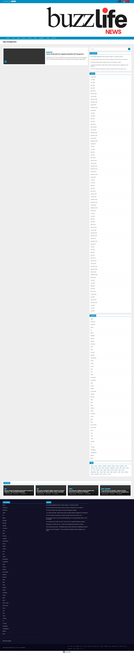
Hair (91, 371)
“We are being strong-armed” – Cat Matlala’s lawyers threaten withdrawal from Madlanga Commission (67, 526)
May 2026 (93, 85)
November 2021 (94, 235)
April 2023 (93, 188)
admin (55, 56)
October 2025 (93, 104)
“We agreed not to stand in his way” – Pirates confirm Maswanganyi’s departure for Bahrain (64, 524)
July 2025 (93, 113)
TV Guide (92, 447)
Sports (23, 38)
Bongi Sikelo (16, 493)
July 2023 (93, 180)
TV (91, 444)
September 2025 (94, 107)
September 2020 (94, 274)
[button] (130, 38)
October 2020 (93, 271)
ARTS (71, 646)
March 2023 (93, 191)
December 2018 (94, 302)
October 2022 (93, 205)
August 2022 (93, 210)
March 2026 (93, 90)
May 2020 (93, 285)
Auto (74, 646)
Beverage (92, 335)
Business (92, 338)
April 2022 (93, 221)
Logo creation (93, 391)
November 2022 (94, 202)
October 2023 (93, 171)
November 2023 (94, 168)
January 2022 (93, 230)
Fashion (92, 363)
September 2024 (94, 141)
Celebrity (41, 38)
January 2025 (93, 129)
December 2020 (94, 266)
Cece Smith (112, 493)
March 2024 (93, 157)
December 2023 (94, 166)
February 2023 (94, 193)
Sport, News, (93, 427)
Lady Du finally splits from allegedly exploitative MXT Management (65, 54)
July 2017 (93, 308)
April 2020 (93, 288)
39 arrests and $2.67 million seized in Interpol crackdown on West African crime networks (109, 59)
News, (92, 405)
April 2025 (93, 121)
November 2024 (94, 135)
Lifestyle (54, 38)
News (8, 38)
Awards (92, 465)
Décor (92, 349)
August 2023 (93, 177)
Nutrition (92, 408)
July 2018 (93, 305)
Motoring (92, 396)
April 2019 (93, 297)
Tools (92, 435)
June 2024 (93, 149)
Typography (93, 449)
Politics (30, 38)
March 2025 (93, 124)
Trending (92, 441)
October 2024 (93, 138)
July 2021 (93, 246)
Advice (92, 327)
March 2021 (93, 258)
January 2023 (93, 196)
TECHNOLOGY (70, 648)
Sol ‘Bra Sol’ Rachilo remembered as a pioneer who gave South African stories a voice (108, 68)
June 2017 (93, 310)
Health (92, 374)
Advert (92, 318)
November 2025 (94, 101)
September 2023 (94, 174)
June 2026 (93, 82)
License (92, 385)
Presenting (93, 413)
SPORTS (121, 646)
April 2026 (93, 88)
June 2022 (93, 216)
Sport (35, 38)
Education (93, 355)
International (93, 377)
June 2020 (93, 283)
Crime (92, 346)
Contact (85, 646)
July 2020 (93, 280)
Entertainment (93, 357)
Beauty (92, 332)
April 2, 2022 (49, 56)
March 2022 (93, 224)
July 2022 (93, 213)
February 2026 (94, 93)
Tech (13, 38)
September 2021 (94, 241)
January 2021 (93, 263)
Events (92, 360)
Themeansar (23, 647)
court (126, 465)
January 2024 (93, 163)
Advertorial (93, 321)
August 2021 (93, 244)
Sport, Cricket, (94, 424)
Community (93, 344)
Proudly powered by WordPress (8, 647)
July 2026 (93, 79)
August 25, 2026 (8, 493)
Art (91, 330)
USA (109, 474)
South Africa (96, 474)
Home (69, 646)
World (92, 458)
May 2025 (93, 118)
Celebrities (104, 465)
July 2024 (93, 146)
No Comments (61, 56)
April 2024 (93, 154)
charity (113, 465)
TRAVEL (47, 38)
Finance (92, 366)
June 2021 (93, 249)
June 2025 (93, 115)
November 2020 (94, 269)
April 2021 (93, 255)
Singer (92, 474)
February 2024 (94, 160)
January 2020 (93, 294)
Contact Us (89, 646)
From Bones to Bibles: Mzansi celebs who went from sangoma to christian (106, 62)
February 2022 (94, 227)
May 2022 (93, 219)
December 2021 (94, 232)
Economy (92, 352)
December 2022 (94, 199)
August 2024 (93, 143)
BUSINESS (77, 646)
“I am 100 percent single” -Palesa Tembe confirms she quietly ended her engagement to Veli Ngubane (115, 492)
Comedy (117, 465)
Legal (92, 383)
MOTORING (106, 646)
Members (92, 394)
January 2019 (93, 299)
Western (92, 455)
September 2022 (94, 207)
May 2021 (93, 252)
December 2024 (94, 132)
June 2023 (93, 182)
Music (92, 399)
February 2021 (94, 260)
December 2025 (94, 99)
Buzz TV (81, 646)
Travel (92, 438)
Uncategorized (94, 452)
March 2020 (93, 291)
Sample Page (114, 646)
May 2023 (93, 185)
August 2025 (93, 110)
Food (92, 369)
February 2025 (94, 127)
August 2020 (93, 277)
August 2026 (93, 76)
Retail (92, 419)
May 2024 (93, 152)
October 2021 (93, 238)
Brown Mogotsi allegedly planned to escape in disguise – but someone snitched (107, 56)
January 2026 (93, 96)
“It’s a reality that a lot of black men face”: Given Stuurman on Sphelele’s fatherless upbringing (65, 521)
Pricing (92, 416)
